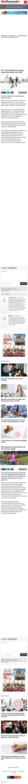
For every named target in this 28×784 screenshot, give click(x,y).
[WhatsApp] (10, 92)
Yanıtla (11, 312)
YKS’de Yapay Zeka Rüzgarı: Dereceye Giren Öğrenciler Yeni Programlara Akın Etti (16, 6)
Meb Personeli (12, 35)
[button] (21, 92)
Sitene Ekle (13, 773)
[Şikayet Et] (25, 312)
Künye (10, 771)
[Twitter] (4, 92)
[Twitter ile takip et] (12, 777)
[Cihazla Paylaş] (12, 92)
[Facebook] (2, 92)
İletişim (15, 771)
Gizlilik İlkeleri (21, 771)
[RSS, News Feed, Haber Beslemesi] (19, 777)
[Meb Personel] (10, 2)
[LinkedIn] (8, 92)
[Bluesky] (6, 92)
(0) (14, 312)
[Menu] (25, 2)
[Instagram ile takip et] (15, 777)
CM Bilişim (5, 782)
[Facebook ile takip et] (9, 777)
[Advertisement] (14, 55)
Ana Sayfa (5, 35)
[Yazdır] (19, 92)
